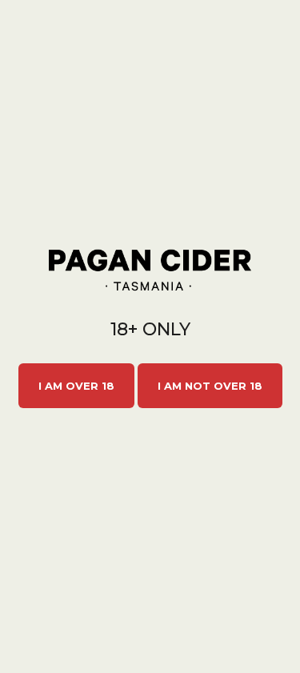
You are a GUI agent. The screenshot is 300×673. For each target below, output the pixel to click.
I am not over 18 (210, 385)
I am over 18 (76, 385)
